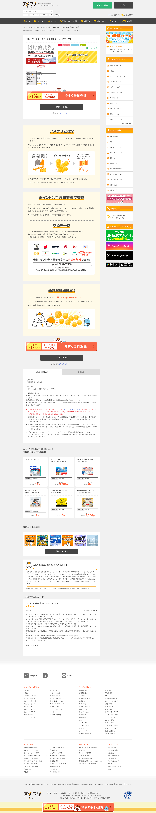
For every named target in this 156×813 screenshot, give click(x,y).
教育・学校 (108, 704)
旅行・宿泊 (113, 185)
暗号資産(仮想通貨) (116, 169)
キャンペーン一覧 (84, 755)
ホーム (28, 21)
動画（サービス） (84, 712)
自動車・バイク (55, 706)
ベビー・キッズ (114, 87)
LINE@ (69, 675)
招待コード (111, 764)
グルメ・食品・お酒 (116, 92)
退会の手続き (119, 784)
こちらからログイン (65, 113)
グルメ (81, 720)
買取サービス (114, 190)
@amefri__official (120, 246)
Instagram (33, 675)
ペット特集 (53, 769)
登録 (51, 15)
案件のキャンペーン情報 (69, 21)
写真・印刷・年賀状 (111, 725)
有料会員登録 (83, 693)
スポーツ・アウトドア (117, 119)
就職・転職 (108, 709)
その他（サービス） (111, 733)
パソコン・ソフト (29, 717)
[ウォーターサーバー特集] (55, 540)
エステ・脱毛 (109, 720)
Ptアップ (83, 45)
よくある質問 (128, 15)
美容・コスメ (114, 103)
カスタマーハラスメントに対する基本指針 (58, 784)
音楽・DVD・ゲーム (56, 701)
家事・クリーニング (111, 728)
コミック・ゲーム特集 (57, 747)
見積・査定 (82, 704)
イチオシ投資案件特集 (31, 747)
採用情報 (100, 784)
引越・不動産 (109, 723)
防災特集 (26, 772)
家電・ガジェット (29, 714)
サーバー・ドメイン (111, 717)
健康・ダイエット (115, 108)
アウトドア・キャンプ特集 (58, 764)
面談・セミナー (84, 709)
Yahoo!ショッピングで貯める (88, 764)
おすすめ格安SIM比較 (86, 758)
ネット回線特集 (55, 772)
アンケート (115, 21)
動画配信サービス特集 (31, 758)
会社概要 (27, 784)
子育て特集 (53, 750)
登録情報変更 (109, 784)
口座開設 (82, 728)
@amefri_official (120, 255)
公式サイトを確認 (61, 107)
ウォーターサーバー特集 (31, 753)
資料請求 (82, 701)
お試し (112, 71)
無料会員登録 (114, 136)
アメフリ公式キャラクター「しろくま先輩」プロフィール (36, 755)
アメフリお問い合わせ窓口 (73, 409)
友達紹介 (129, 21)
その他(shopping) (55, 714)
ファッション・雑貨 (56, 709)
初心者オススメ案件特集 (57, 755)
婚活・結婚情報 (110, 731)
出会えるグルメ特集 (56, 753)
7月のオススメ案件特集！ (32, 766)
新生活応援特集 (55, 766)
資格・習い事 (109, 706)
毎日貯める (87, 21)
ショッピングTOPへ (125, 123)
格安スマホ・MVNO (116, 174)
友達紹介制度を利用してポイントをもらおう (119, 217)
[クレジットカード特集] (42, 540)
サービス (53, 21)
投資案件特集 (54, 761)
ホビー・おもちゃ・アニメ (58, 698)
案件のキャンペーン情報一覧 (88, 747)
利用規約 (76, 784)
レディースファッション (117, 76)
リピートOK (75, 45)
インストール (34, 15)
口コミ (43, 84)
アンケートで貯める (85, 753)
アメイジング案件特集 (31, 764)
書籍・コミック (114, 114)
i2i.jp (109, 769)
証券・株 (112, 158)
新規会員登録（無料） (115, 766)
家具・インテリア (29, 712)
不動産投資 (113, 163)
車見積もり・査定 (84, 706)
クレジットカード (115, 147)
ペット (52, 712)
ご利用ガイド (115, 15)
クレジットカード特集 (31, 750)
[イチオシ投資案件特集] (30, 540)
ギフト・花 (53, 690)
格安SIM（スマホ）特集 (57, 758)
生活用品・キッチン (116, 98)
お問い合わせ (112, 747)
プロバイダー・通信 (116, 179)
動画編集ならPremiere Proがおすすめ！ (91, 761)
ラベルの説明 (92, 48)
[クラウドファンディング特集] (92, 540)
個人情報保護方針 (37, 784)
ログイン (123, 5)
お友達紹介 (111, 753)
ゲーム (25, 15)
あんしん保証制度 (113, 750)
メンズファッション (116, 82)
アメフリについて (113, 761)
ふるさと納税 (83, 723)
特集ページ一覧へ (61, 551)
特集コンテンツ (101, 21)
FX (111, 142)
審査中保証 (66, 45)
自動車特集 (27, 769)
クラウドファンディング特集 (33, 761)
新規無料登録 (102, 5)
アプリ (57, 15)
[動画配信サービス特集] (80, 540)
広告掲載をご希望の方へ (88, 784)
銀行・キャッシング (116, 153)
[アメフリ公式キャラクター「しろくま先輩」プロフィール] (67, 540)
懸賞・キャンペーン (85, 698)
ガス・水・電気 (84, 725)
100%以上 (44, 15)
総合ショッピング (115, 65)
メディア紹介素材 (113, 755)
